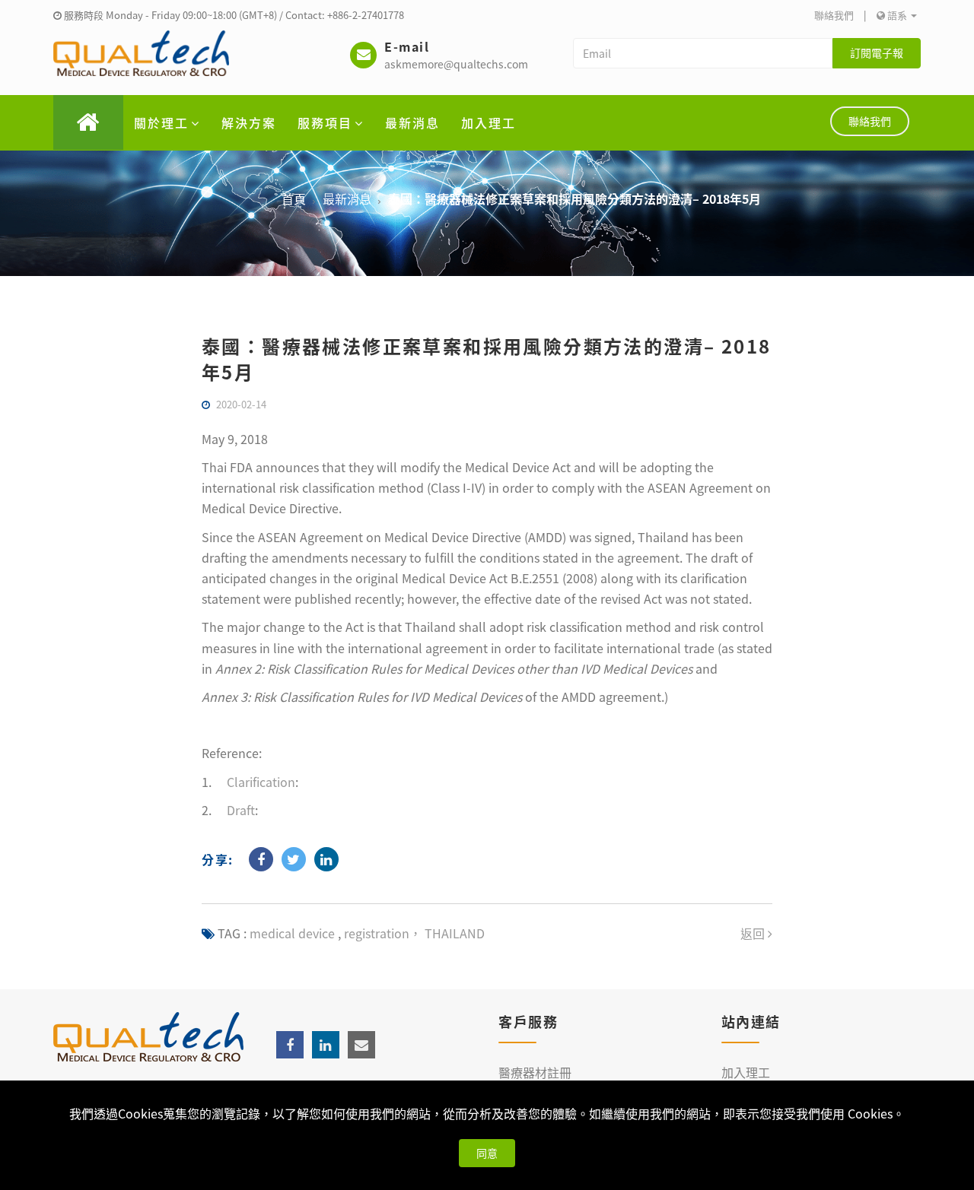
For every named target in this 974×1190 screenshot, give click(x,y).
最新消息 (412, 122)
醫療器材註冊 (534, 1072)
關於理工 (161, 122)
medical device (292, 933)
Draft (241, 810)
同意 (487, 1152)
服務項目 (325, 122)
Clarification (261, 782)
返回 (754, 933)
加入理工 (488, 122)
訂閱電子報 (876, 52)
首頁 (294, 198)
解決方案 (248, 122)
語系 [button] (897, 15)
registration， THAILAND (413, 933)
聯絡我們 (834, 15)
